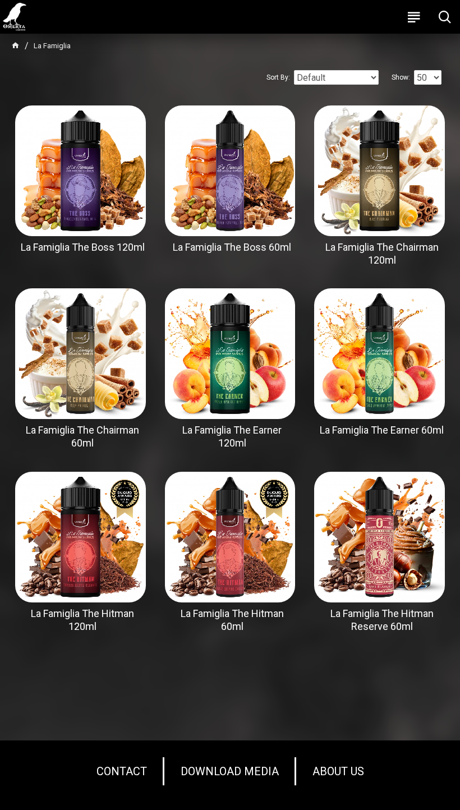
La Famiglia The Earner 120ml (232, 436)
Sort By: (278, 77)
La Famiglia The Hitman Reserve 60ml (382, 620)
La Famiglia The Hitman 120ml (82, 620)
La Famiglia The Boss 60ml (232, 247)
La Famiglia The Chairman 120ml (382, 253)
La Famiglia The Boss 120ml (83, 247)
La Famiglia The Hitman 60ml (232, 620)
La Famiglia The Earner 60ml (382, 430)
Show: (401, 77)
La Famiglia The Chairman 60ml (82, 436)
